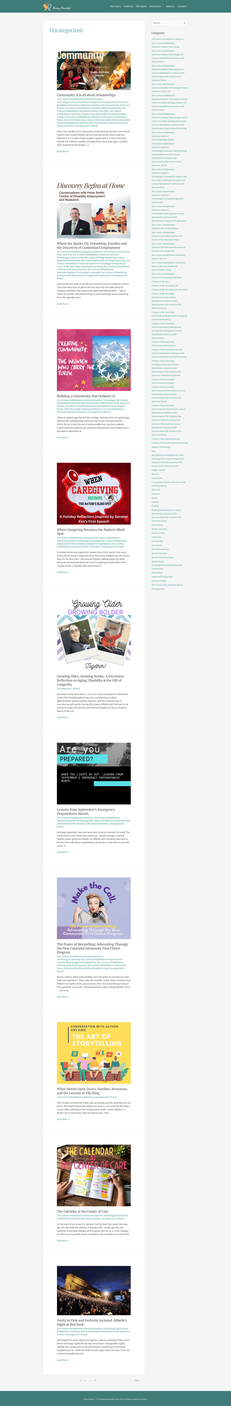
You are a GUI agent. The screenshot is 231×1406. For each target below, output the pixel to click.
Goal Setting (157, 525)
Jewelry (170, 6)
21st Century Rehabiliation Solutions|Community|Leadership (94, 117)
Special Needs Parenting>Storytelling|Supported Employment (167, 565)
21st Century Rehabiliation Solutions (75, 537)
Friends (155, 502)
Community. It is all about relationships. (87, 95)
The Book (141, 6)
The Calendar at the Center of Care (82, 1211)
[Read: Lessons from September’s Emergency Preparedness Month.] (94, 773)
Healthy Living (158, 533)
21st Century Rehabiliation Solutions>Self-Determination (93, 108)
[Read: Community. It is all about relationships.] (94, 70)
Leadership (156, 537)
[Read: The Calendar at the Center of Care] (94, 1175)
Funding (155, 506)
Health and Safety (159, 529)
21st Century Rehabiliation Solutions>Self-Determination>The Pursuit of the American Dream (167, 236)
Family (155, 498)
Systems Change (159, 581)
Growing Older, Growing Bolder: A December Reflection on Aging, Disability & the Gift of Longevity (90, 680)
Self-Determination (160, 549)
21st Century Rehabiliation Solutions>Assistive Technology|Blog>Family (163, 136)
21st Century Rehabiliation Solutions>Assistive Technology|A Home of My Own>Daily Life (169, 88)
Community (157, 478)
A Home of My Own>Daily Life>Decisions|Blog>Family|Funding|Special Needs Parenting (169, 316)
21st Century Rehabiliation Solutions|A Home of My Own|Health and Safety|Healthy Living (92, 114)
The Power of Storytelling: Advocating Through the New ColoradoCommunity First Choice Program (92, 948)
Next (138, 1380)
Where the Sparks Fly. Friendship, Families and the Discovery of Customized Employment (92, 246)
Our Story (115, 6)
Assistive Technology (161, 447)
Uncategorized (82, 125)
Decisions (156, 494)
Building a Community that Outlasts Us (86, 396)
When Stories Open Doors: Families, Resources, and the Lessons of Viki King (92, 1091)
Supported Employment (162, 577)
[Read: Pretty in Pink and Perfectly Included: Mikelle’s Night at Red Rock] (94, 1290)
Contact (181, 6)
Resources (155, 6)
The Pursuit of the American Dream (167, 585)
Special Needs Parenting (162, 557)
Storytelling (157, 573)
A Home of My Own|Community (166, 439)
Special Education (159, 553)
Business (155, 474)
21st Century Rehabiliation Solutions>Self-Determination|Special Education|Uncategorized (168, 247)
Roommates (157, 545)
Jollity (145, 1399)
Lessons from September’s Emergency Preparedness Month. (86, 812)
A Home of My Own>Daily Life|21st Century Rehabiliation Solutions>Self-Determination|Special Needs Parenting (169, 353)
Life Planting (157, 541)
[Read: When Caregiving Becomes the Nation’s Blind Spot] (94, 493)
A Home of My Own (160, 281)
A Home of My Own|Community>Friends (170, 443)
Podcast (128, 6)
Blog (154, 451)
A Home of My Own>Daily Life (165, 286)
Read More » (63, 151)
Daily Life (156, 490)
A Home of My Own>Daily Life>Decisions (170, 290)
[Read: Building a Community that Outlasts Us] (94, 360)
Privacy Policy (89, 1399)
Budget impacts (158, 470)
